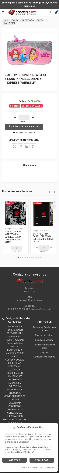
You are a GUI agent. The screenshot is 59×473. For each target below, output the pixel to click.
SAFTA (40, 20)
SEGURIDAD (15, 403)
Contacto (44, 352)
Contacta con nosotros (44, 356)
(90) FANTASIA (27, 20)
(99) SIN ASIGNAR (15, 340)
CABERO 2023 (15, 346)
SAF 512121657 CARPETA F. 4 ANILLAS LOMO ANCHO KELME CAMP (13, 236)
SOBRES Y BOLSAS (14, 359)
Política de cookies (47, 467)
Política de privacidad (29, 467)
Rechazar (42, 460)
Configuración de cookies (18, 318)
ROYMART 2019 (15, 349)
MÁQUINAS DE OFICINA (14, 419)
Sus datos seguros (44, 340)
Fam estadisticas (14, 330)
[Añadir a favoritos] (26, 206)
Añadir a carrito (26, 126)
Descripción (29, 165)
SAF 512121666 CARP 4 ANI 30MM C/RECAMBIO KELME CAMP (43, 237)
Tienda (15, 20)
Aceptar (14, 460)
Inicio (6, 20)
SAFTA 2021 (9, 23)
